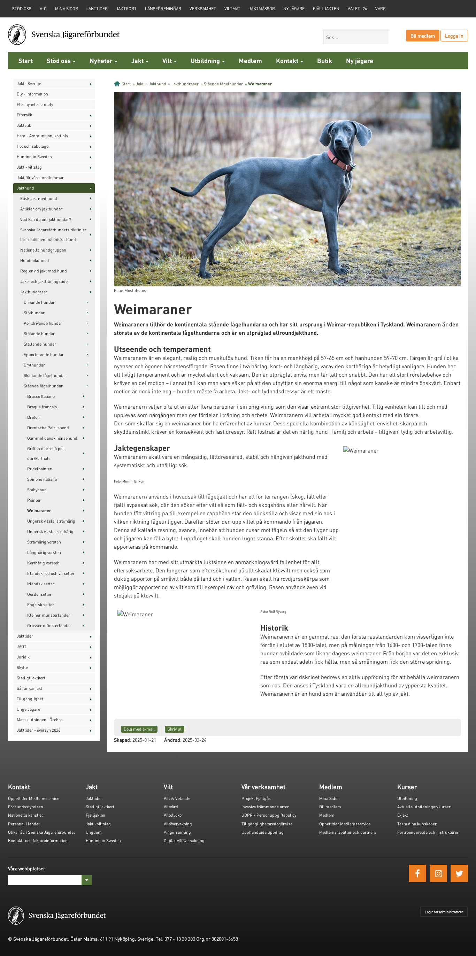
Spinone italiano (42, 479)
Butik (324, 60)
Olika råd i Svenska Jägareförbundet (41, 832)
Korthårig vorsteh (43, 562)
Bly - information (32, 94)
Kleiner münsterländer (48, 615)
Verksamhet (203, 8)
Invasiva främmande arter (265, 806)
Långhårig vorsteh (44, 552)
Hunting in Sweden (34, 156)
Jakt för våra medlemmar (40, 177)
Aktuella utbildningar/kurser (424, 806)
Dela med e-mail (139, 729)
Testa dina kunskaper (417, 823)
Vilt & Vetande (177, 798)
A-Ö (43, 8)
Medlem (250, 60)
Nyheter (102, 60)
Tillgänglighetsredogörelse (266, 823)
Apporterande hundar (44, 354)
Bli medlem (422, 35)
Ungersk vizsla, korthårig (50, 531)
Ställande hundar (40, 344)
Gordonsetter (39, 594)
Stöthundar (34, 312)
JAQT (21, 646)
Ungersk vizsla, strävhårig (51, 521)
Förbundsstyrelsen (25, 806)
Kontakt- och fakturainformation (38, 840)
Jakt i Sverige (29, 83)
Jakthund (25, 188)
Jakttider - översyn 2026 (38, 730)
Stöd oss (59, 60)
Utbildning (206, 60)
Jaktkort (126, 8)
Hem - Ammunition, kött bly (42, 135)
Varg (380, 8)
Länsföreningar (163, 8)
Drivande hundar (39, 302)
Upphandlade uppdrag (262, 832)
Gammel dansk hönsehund (52, 438)
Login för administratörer (444, 912)
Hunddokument (34, 260)
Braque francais (42, 406)
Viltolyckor (173, 815)
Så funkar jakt (29, 688)
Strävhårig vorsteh (44, 542)
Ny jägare (294, 8)
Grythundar (34, 365)
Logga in (454, 35)
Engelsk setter (40, 604)
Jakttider (97, 8)
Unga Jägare (28, 709)
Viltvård (171, 806)
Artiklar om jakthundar (41, 208)
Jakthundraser (33, 291)
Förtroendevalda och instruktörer (428, 832)
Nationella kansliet (25, 815)
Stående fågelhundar (43, 385)
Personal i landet (24, 823)
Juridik (23, 657)
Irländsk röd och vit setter (51, 573)
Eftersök (24, 114)
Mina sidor (66, 8)
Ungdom (94, 832)
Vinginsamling (177, 832)
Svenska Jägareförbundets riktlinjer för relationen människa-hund (53, 234)
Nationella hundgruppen (43, 250)
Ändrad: (173, 740)
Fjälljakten (326, 8)
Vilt (167, 60)
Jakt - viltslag (29, 167)
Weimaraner (39, 510)
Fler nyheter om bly (35, 104)
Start (25, 60)
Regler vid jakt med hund (43, 270)
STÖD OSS (21, 8)
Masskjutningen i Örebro (39, 719)
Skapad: (122, 740)
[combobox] (356, 37)
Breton (33, 417)
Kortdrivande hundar (43, 323)
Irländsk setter (40, 583)
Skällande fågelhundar (45, 375)
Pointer (34, 500)
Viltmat (232, 8)
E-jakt (402, 815)
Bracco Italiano (41, 396)
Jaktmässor (262, 8)
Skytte (22, 667)
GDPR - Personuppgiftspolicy (268, 815)
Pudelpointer (39, 468)
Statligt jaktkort (31, 677)
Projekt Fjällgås (256, 798)
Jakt (138, 60)
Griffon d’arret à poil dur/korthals (46, 453)
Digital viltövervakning (184, 840)
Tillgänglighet (30, 698)
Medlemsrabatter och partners (347, 832)
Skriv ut (175, 729)
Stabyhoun (37, 489)
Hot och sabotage (32, 146)
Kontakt (288, 60)
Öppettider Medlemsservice (33, 798)
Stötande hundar (39, 333)
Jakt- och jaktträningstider (44, 281)
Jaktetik (24, 125)
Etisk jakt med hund (38, 198)
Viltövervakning (178, 823)
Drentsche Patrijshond (48, 427)
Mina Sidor (329, 798)
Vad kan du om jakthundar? (45, 219)
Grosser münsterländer (49, 625)
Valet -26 (357, 8)
